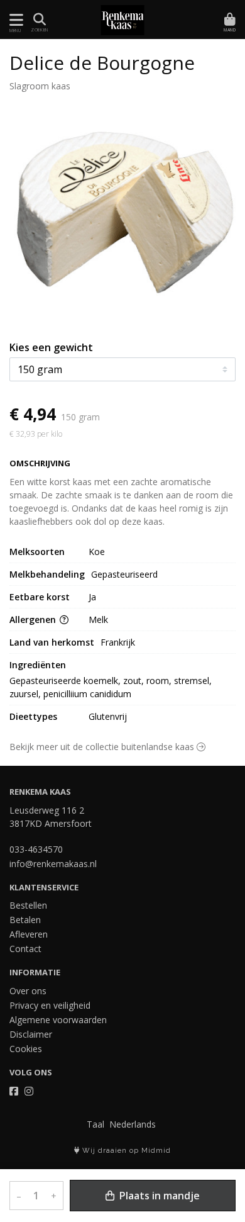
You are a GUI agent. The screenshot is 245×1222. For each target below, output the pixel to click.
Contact (25, 949)
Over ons (27, 991)
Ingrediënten (37, 665)
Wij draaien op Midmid (125, 1150)
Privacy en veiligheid (49, 1005)
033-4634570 (36, 849)
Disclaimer (30, 1034)
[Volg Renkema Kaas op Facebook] (13, 1091)
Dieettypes (33, 716)
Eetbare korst (39, 597)
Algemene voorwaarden (58, 1020)
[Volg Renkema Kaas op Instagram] (28, 1091)
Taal (95, 1124)
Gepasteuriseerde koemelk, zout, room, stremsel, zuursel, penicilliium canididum (111, 687)
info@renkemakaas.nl (53, 864)
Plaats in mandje (158, 1195)
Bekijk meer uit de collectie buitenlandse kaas (103, 747)
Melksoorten (37, 552)
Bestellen (28, 905)
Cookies (25, 1049)
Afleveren (28, 934)
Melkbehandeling (47, 574)
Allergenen (33, 619)
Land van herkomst (51, 642)
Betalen (25, 920)
